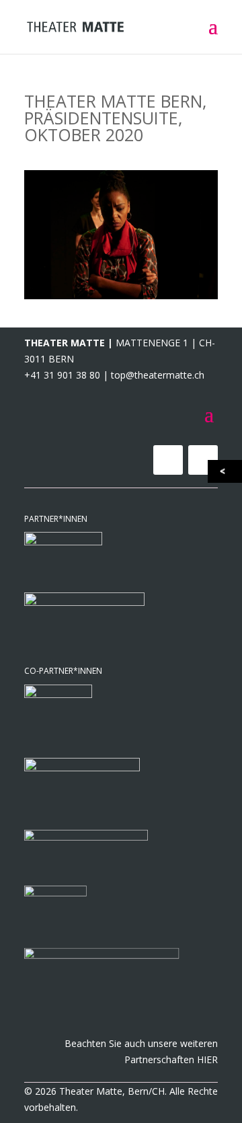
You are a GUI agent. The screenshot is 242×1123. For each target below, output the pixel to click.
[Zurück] (226, 471)
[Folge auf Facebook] (168, 460)
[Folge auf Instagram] (203, 460)
